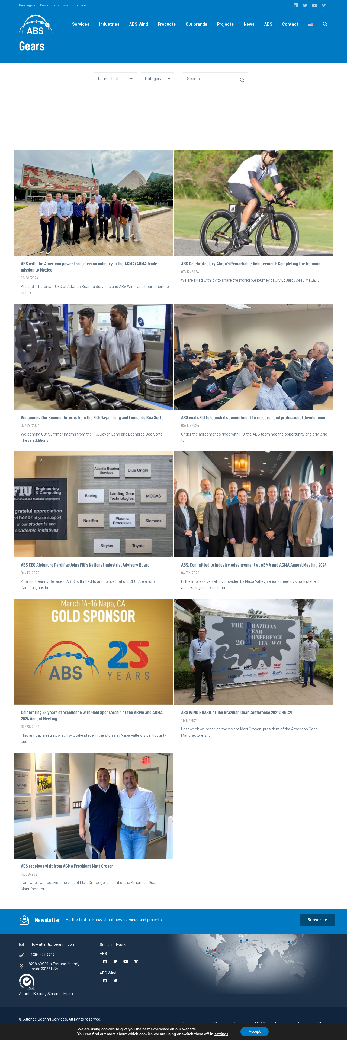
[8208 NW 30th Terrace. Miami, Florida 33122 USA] (24, 966)
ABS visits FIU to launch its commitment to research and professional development (254, 417)
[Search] (325, 24)
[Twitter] (305, 5)
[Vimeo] (323, 5)
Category (153, 78)
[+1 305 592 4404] (24, 955)
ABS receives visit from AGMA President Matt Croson (67, 866)
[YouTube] (314, 5)
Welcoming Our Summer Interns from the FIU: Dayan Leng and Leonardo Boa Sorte (92, 417)
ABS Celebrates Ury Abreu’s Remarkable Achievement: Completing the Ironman (250, 263)
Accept (255, 1031)
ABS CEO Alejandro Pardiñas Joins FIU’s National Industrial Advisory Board (85, 564)
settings (221, 1034)
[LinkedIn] (295, 5)
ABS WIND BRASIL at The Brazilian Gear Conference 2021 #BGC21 (236, 712)
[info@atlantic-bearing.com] (24, 944)
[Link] (36, 24)
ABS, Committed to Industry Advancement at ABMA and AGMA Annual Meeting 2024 (254, 564)
